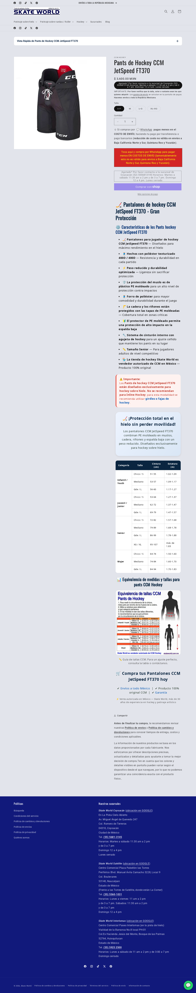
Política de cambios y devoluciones (32, 821)
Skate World (26, 986)
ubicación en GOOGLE (139, 810)
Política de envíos (23, 827)
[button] (25, 22)
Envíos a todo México (135, 688)
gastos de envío (140, 94)
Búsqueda (19, 810)
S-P (119, 109)
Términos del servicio (99, 986)
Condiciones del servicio (26, 816)
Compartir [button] (122, 715)
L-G (141, 109)
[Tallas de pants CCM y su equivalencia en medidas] (148, 654)
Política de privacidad (25, 832)
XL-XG (154, 109)
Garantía (161, 692)
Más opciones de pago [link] (148, 194)
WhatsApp (146, 129)
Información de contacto (139, 986)
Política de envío (118, 986)
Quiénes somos (22, 837)
